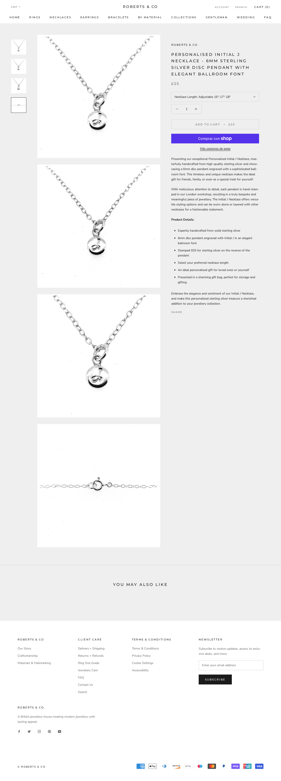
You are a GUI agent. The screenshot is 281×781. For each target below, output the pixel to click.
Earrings (89, 17)
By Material (150, 17)
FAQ (268, 17)
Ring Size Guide (88, 663)
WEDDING (246, 17)
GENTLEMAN (217, 17)
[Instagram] (39, 731)
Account (222, 7)
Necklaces (60, 17)
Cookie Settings (142, 663)
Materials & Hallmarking (34, 663)
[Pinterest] (197, 311)
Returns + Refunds (91, 656)
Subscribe (215, 679)
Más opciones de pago (215, 148)
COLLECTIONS (183, 17)
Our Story (24, 648)
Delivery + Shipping (91, 648)
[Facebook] (186, 311)
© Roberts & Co (31, 766)
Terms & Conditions (145, 648)
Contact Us (85, 685)
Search (241, 7)
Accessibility (140, 670)
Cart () (262, 7)
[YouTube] (59, 731)
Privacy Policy (141, 656)
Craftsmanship (28, 656)
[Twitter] (192, 311)
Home (14, 17)
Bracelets (118, 17)
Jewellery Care (88, 670)
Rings (34, 17)
